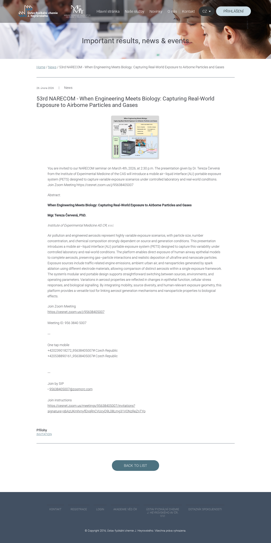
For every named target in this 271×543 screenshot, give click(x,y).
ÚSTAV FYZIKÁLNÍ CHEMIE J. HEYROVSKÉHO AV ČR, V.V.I (162, 513)
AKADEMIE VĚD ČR (125, 509)
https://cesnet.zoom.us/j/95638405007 (76, 312)
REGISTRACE (79, 509)
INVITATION (44, 434)
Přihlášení (233, 11)
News (52, 67)
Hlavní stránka (108, 11)
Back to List (135, 465)
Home (41, 67)
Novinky (156, 11)
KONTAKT (55, 509)
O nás (172, 11)
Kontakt (188, 11)
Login (100, 509)
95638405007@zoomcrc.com (71, 389)
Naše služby (134, 11)
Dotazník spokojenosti (205, 509)
